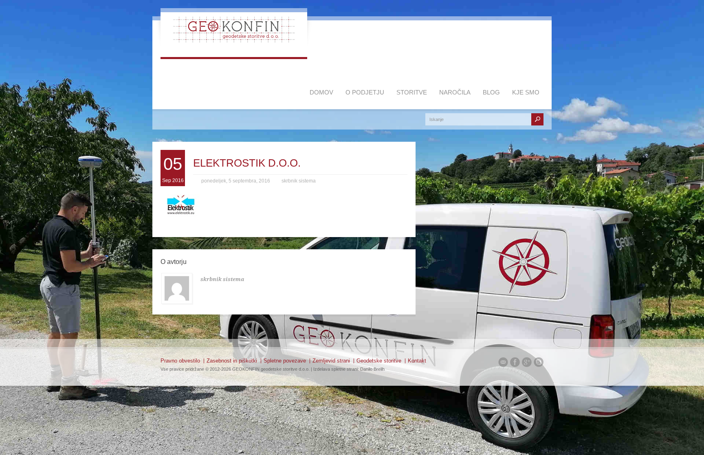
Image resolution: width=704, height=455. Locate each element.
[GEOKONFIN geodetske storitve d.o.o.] (234, 40)
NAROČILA (455, 92)
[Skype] (538, 363)
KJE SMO (525, 92)
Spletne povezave (285, 361)
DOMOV (321, 92)
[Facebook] (515, 363)
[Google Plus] (527, 363)
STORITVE (411, 92)
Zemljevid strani (331, 361)
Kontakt (417, 361)
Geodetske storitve (378, 361)
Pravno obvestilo (180, 361)
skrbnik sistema (299, 181)
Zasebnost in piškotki (232, 361)
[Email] (503, 363)
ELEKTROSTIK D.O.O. (247, 163)
